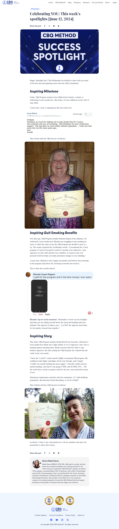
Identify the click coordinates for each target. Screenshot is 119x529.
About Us (81, 515)
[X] (49, 26)
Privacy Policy (70, 515)
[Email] (54, 26)
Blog (69, 2)
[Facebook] (44, 26)
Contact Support (41, 515)
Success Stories (97, 2)
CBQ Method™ (60, 2)
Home (51, 2)
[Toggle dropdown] (109, 2)
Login (115, 2)
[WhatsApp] (58, 26)
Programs (77, 2)
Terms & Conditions (56, 515)
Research (86, 2)
